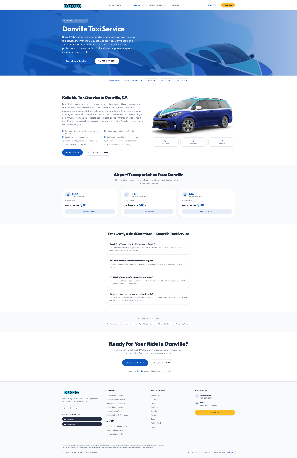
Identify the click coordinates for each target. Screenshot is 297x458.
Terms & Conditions (194, 452)
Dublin (153, 399)
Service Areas (135, 5)
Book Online (70, 152)
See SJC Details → (207, 211)
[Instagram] (70, 407)
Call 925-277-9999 (99, 152)
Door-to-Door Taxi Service (117, 403)
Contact (175, 5)
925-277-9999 (109, 61)
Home (111, 5)
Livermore (155, 403)
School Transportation (115, 407)
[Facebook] (64, 407)
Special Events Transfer (115, 411)
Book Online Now (133, 362)
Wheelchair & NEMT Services (117, 415)
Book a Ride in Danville (76, 61)
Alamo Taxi (128, 324)
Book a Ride (215, 413)
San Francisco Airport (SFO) (117, 426)
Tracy (153, 427)
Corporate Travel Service (116, 399)
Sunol (153, 419)
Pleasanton (155, 395)
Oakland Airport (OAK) (115, 430)
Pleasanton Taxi (164, 324)
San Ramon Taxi (112, 324)
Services (121, 5)
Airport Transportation (157, 5)
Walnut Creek (156, 423)
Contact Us (206, 452)
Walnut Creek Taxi (145, 324)
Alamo (153, 415)
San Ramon (155, 407)
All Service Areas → (183, 324)
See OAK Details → (90, 211)
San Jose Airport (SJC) (115, 434)
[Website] (76, 407)
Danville (140, 371)
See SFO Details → (148, 211)
